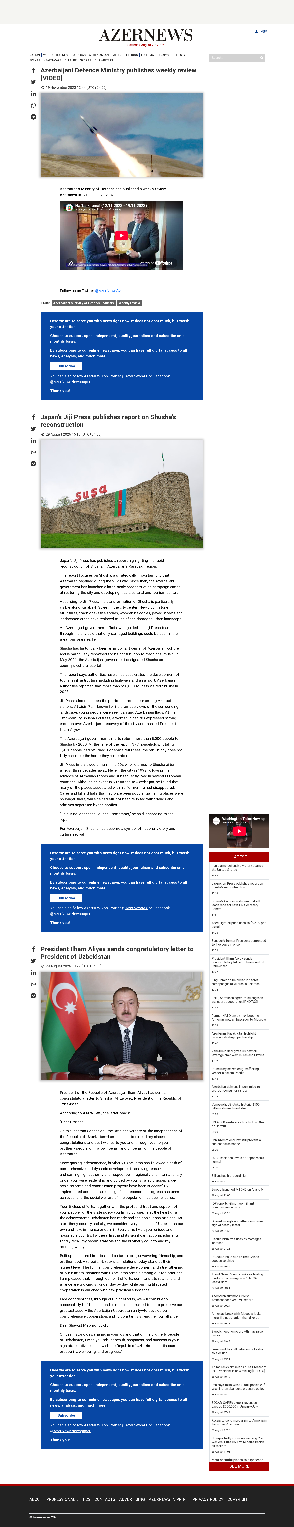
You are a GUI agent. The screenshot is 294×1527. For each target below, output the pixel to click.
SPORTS (85, 60)
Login (263, 31)
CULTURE (71, 60)
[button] (33, 70)
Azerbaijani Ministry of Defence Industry (83, 303)
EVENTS (34, 60)
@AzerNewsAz (108, 290)
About (35, 1499)
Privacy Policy (207, 1499)
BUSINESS (62, 55)
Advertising (132, 1499)
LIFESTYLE (181, 55)
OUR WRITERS (104, 60)
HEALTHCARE (52, 60)
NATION (34, 55)
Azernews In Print (168, 1499)
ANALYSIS (165, 55)
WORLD (48, 55)
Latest (239, 857)
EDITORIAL (148, 55)
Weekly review (129, 303)
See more (239, 1466)
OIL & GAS (79, 55)
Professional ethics (68, 1499)
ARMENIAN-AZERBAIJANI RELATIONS (113, 55)
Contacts (104, 1499)
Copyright (238, 1499)
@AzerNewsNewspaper (70, 381)
